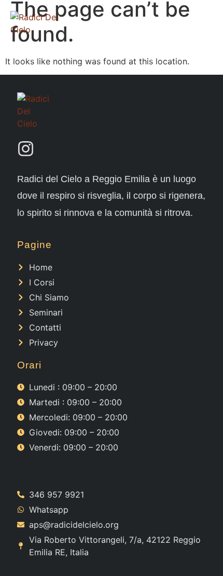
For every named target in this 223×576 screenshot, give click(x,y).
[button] (201, 23)
